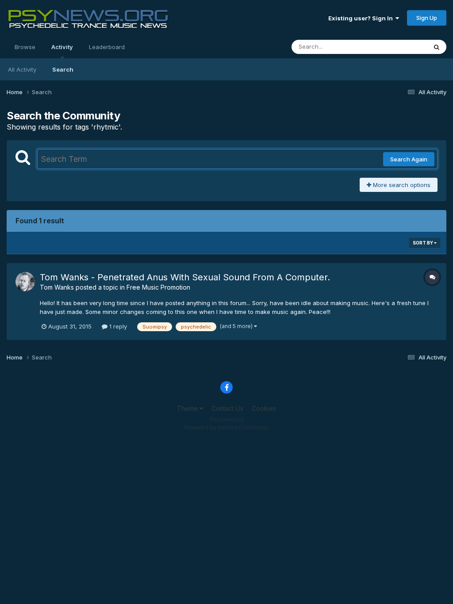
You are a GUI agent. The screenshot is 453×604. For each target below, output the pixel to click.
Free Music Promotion (158, 287)
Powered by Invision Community (226, 427)
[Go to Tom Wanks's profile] (25, 281)
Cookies (264, 408)
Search (62, 69)
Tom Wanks (57, 287)
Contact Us (227, 408)
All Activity (22, 69)
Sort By (423, 242)
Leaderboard (107, 46)
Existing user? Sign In (361, 18)
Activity (62, 46)
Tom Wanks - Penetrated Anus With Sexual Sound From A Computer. (185, 277)
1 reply (117, 326)
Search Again (408, 159)
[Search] (436, 47)
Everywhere (399, 46)
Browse (25, 46)
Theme (188, 408)
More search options (400, 184)
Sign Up (426, 17)
